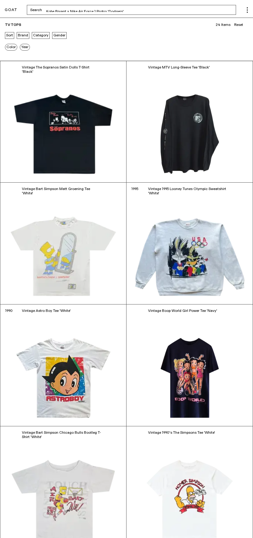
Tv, (25, 525)
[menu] (247, 10)
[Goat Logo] (11, 10)
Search (84, 10)
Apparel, (34, 525)
